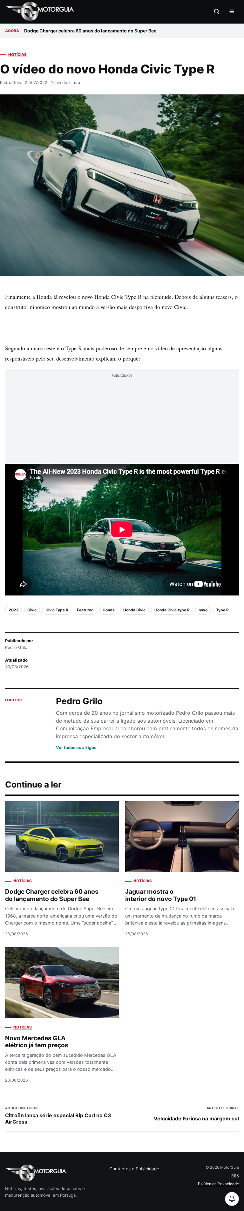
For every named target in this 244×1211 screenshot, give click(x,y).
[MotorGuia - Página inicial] (39, 11)
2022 (14, 610)
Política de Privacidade (218, 1183)
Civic (32, 610)
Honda (109, 610)
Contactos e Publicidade (134, 1168)
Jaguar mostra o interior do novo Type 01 (160, 895)
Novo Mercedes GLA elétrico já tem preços (36, 1041)
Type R (222, 610)
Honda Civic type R (172, 610)
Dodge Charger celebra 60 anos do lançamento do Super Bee (90, 30)
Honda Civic (134, 610)
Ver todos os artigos (76, 747)
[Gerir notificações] (232, 1199)
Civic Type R (56, 610)
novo (203, 610)
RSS (235, 1175)
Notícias (17, 54)
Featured (85, 610)
